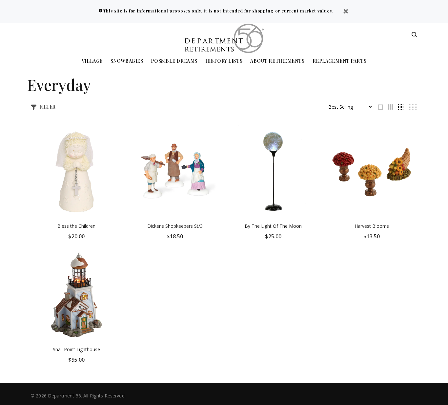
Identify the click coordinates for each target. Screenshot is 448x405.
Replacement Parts (340, 61)
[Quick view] (111, 136)
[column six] (413, 107)
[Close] (346, 12)
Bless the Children (76, 226)
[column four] (400, 107)
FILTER (47, 107)
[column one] (380, 107)
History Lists (223, 61)
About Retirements (277, 61)
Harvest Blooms (372, 226)
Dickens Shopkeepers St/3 (175, 226)
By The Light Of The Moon (273, 226)
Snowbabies (127, 61)
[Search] (414, 35)
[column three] (390, 107)
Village (92, 61)
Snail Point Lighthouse (76, 349)
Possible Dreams (174, 61)
